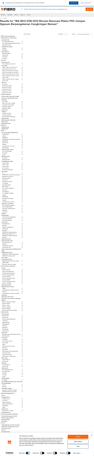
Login (90, 9)
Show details (76, 453)
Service (16, 15)
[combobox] (67, 34)
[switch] (42, 453)
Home (1, 18)
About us (22, 15)
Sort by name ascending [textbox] (83, 34)
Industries (9, 15)
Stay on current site (85, 3)
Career (28, 15)
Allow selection (78, 441)
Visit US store (73, 3)
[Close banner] (91, 435)
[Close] (90, 2)
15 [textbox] (65, 34)
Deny (78, 446)
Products (3, 15)
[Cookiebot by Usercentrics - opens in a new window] (9, 453)
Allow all (78, 436)
